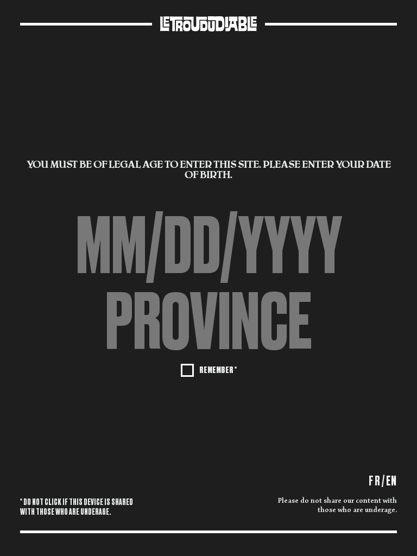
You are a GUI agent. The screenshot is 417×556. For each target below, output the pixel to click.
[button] (208, 322)
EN (391, 480)
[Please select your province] (208, 322)
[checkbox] (209, 369)
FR (374, 480)
